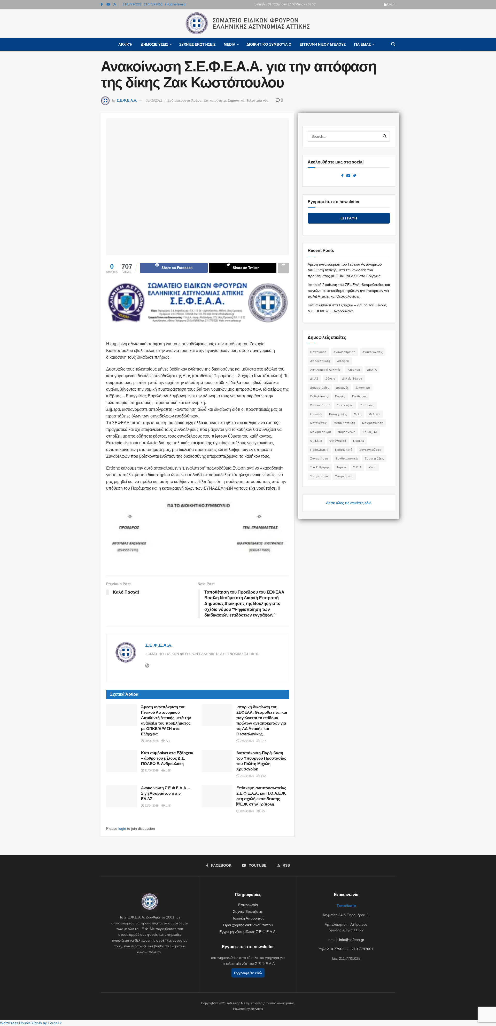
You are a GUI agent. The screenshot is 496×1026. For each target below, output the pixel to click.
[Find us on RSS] (114, 4)
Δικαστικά (363, 387)
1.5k (168, 770)
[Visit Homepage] (248, 23)
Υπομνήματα (344, 476)
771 (167, 740)
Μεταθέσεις (318, 422)
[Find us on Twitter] (354, 176)
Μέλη (358, 414)
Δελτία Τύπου (352, 378)
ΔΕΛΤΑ (372, 369)
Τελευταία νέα (257, 100)
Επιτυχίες (367, 405)
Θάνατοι (316, 414)
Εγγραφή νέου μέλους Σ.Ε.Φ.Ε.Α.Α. (247, 932)
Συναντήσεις (319, 458)
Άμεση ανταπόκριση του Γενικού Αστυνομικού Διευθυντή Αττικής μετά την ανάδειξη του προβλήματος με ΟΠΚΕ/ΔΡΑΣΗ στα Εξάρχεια (345, 270)
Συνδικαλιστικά (347, 458)
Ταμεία (341, 467)
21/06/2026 (151, 770)
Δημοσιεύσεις (154, 44)
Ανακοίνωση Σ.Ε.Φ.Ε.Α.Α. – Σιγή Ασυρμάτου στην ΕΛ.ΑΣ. (165, 793)
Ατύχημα (354, 369)
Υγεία (372, 467)
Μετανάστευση (344, 422)
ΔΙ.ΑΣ (314, 378)
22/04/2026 (246, 775)
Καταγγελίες (338, 414)
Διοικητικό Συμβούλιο (268, 44)
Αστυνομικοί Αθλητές (325, 369)
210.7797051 (153, 4)
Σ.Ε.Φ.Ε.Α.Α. (127, 100)
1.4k (168, 805)
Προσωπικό (343, 449)
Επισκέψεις (345, 405)
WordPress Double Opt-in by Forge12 (31, 1023)
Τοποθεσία (346, 906)
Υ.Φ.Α (357, 467)
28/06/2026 (151, 740)
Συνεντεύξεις (374, 458)
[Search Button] (393, 44)
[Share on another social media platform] (283, 268)
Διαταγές (342, 387)
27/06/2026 (246, 740)
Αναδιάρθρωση (344, 352)
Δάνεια (330, 378)
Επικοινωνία (248, 905)
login (122, 828)
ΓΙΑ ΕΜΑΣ (362, 44)
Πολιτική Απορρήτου (248, 918)
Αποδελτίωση (320, 361)
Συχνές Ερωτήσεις (197, 44)
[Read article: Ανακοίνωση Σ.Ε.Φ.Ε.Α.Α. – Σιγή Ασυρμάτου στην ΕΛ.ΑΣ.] (121, 796)
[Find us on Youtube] (108, 4)
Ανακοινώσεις (372, 352)
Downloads (318, 352)
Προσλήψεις (319, 449)
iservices (257, 1009)
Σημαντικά (236, 100)
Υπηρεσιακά (319, 476)
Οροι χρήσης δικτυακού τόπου (248, 925)
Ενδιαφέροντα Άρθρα (184, 100)
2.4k (263, 740)
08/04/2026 (246, 810)
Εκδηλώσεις (319, 396)
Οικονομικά (337, 440)
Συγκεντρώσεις (370, 449)
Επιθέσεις (359, 396)
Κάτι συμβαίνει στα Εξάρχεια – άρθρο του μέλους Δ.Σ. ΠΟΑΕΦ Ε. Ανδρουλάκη (167, 758)
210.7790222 (132, 4)
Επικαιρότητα (215, 100)
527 (262, 810)
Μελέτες (375, 414)
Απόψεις (343, 361)
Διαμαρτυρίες (319, 387)
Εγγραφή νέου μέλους (323, 44)
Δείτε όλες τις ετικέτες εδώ (348, 503)
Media (229, 44)
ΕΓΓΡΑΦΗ (348, 218)
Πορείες (359, 440)
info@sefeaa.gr (176, 4)
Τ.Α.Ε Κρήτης (320, 467)
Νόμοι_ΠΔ (369, 431)
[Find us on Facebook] (102, 4)
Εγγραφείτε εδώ (248, 973)
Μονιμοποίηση (372, 422)
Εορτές (340, 396)
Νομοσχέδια (346, 431)
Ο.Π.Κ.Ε (316, 440)
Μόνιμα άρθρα (320, 431)
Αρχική (125, 44)
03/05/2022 (154, 100)
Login (390, 4)
